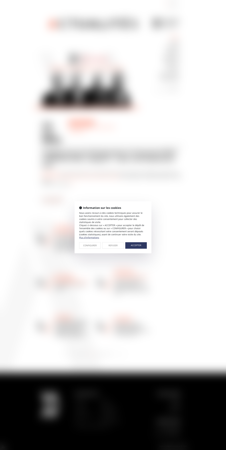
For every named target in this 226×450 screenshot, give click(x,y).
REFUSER (113, 245)
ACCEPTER (136, 245)
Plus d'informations (89, 237)
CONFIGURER (90, 245)
